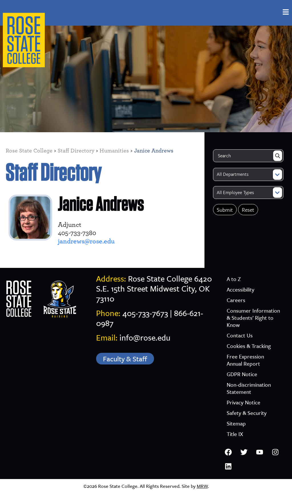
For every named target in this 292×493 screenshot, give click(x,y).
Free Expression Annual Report (245, 360)
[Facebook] (228, 452)
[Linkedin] (228, 466)
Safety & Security (247, 413)
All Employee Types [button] (235, 192)
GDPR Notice (242, 374)
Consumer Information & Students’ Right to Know (253, 318)
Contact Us (240, 335)
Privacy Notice (243, 402)
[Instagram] (275, 452)
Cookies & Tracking (249, 346)
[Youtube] (259, 452)
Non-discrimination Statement (249, 388)
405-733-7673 (145, 313)
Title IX (235, 434)
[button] (285, 12)
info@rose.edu (145, 337)
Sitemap (236, 423)
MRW (202, 486)
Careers (236, 300)
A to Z (234, 279)
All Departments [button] (233, 174)
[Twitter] (244, 452)
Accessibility (240, 289)
